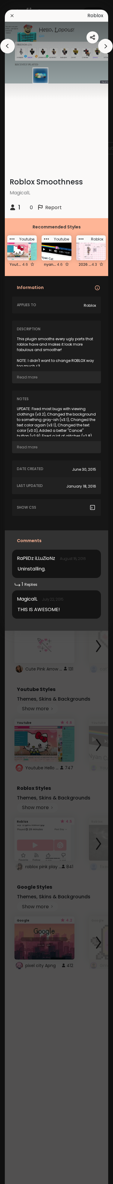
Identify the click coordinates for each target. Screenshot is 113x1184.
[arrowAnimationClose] (7, 46)
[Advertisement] (59, 125)
